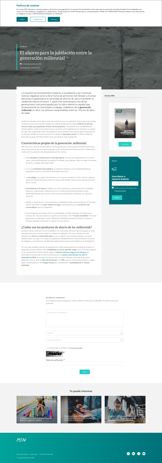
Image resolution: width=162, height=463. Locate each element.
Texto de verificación (54, 360)
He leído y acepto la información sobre (65, 348)
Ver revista (125, 144)
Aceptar (22, 19)
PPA (62, 260)
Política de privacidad (46, 454)
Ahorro (21, 399)
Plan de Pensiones (49, 260)
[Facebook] (128, 453)
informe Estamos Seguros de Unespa (71, 252)
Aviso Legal (33, 454)
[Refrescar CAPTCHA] (63, 352)
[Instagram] (138, 453)
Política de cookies (22, 454)
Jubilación (23, 46)
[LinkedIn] (133, 453)
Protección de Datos (120, 191)
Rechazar (54, 19)
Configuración (37, 19)
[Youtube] (143, 453)
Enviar (117, 198)
